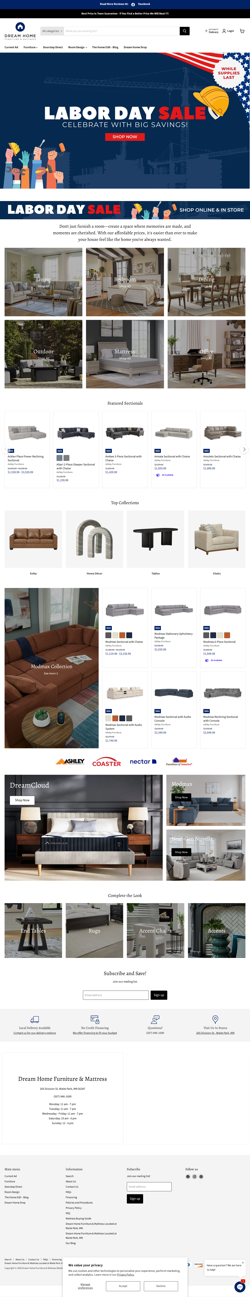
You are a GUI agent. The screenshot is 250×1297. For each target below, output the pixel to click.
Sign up (159, 995)
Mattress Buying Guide (78, 1218)
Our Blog (71, 1243)
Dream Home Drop (135, 47)
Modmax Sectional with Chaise (124, 642)
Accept (123, 1286)
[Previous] (5, 449)
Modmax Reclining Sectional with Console (220, 719)
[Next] (244, 449)
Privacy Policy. (125, 1275)
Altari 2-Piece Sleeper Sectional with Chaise (76, 466)
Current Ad (11, 47)
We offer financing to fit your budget (95, 1033)
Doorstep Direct (53, 47)
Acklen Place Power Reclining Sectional (26, 458)
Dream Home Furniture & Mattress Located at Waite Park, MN (34, 1263)
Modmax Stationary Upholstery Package (173, 636)
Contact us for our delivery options (35, 1033)
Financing (71, 1197)
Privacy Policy (74, 1208)
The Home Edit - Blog (105, 47)
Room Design (76, 47)
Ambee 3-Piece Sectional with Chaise (123, 458)
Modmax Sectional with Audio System (123, 727)
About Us (71, 1181)
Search (70, 1176)
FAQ (68, 1213)
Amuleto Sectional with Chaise (222, 456)
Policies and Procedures (79, 1203)
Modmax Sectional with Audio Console (172, 719)
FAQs (68, 1192)
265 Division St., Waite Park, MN (215, 1033)
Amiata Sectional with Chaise (172, 456)
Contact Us (72, 1187)
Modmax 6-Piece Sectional (219, 642)
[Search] (185, 31)
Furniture (30, 47)
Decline (160, 1286)
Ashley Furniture (16, 464)
